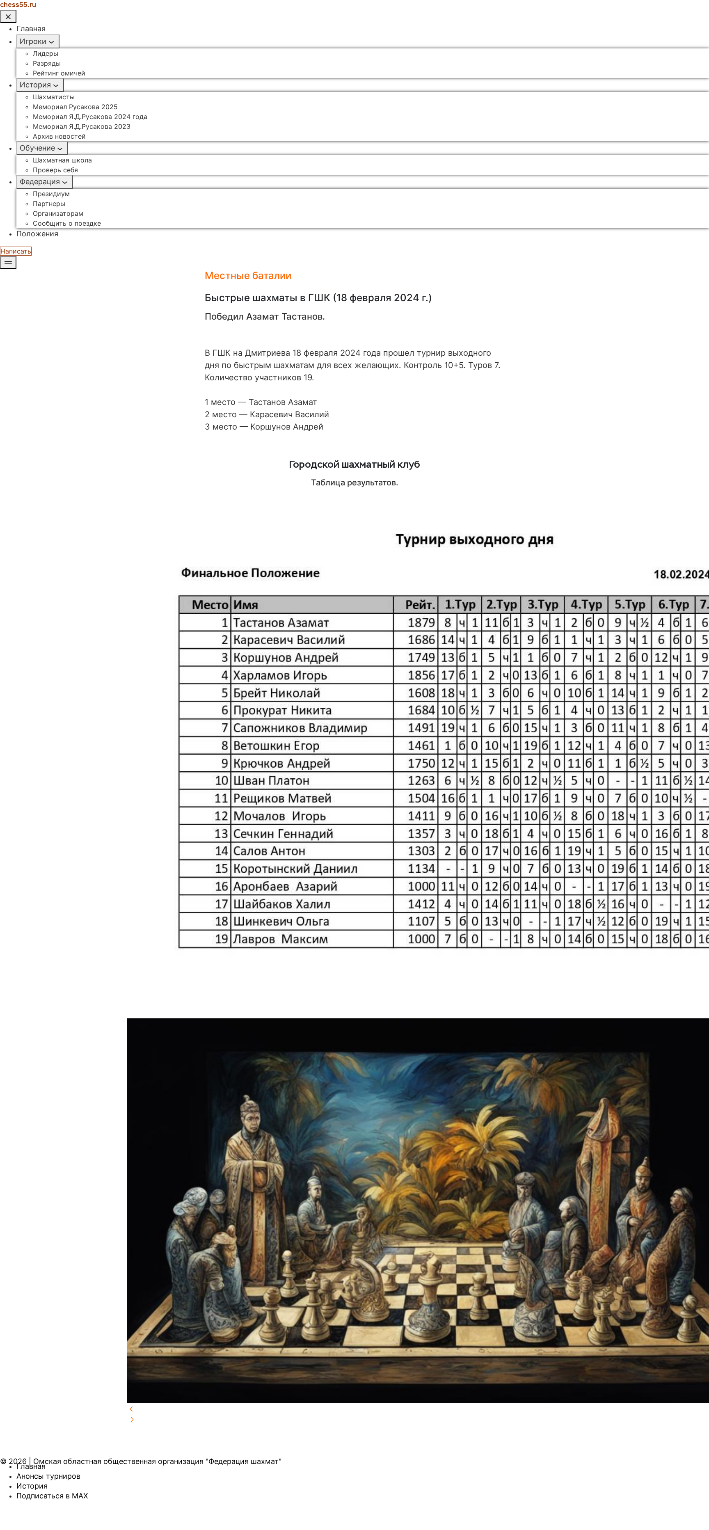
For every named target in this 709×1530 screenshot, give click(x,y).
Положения (37, 233)
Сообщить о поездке (67, 223)
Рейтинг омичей (59, 73)
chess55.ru (18, 5)
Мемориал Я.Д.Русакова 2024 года (90, 116)
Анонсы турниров (48, 1476)
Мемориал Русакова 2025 (75, 107)
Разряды (47, 63)
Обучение (37, 148)
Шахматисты (54, 97)
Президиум (51, 194)
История (35, 84)
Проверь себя (55, 170)
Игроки (33, 41)
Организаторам (58, 213)
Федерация (40, 181)
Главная (31, 28)
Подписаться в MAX (52, 1495)
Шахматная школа (62, 160)
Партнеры (49, 203)
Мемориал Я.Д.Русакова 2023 (81, 126)
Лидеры (45, 53)
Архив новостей (59, 136)
